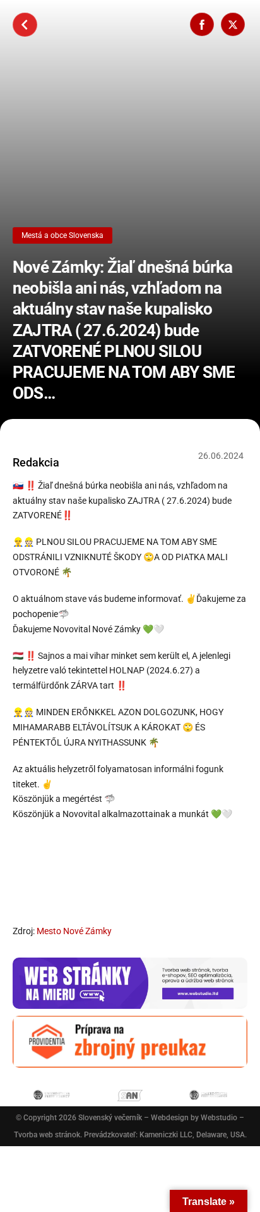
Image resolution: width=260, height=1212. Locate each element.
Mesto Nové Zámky (74, 931)
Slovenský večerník (110, 1117)
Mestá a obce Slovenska (62, 235)
